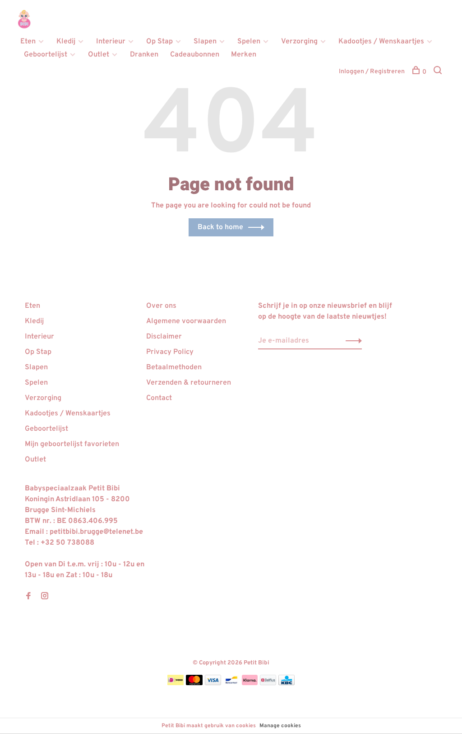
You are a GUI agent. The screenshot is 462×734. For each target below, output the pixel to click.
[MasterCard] (194, 683)
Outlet (98, 54)
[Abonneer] (351, 341)
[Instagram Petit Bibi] (44, 597)
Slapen (205, 41)
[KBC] (286, 683)
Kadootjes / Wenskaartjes (381, 41)
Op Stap (159, 41)
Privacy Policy (170, 352)
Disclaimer (164, 336)
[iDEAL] (175, 683)
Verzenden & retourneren (188, 382)
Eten (28, 41)
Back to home (220, 227)
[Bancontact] (231, 683)
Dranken (144, 54)
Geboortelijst (45, 54)
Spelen (248, 41)
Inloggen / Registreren (372, 71)
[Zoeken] (439, 72)
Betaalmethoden (174, 367)
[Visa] (213, 683)
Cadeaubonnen (194, 54)
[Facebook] (28, 597)
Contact (159, 398)
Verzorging (299, 41)
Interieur (110, 41)
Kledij (65, 41)
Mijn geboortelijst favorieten (72, 444)
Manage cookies (280, 725)
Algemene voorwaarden (186, 321)
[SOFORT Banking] (250, 683)
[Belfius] (268, 683)
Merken (243, 54)
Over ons (161, 306)
